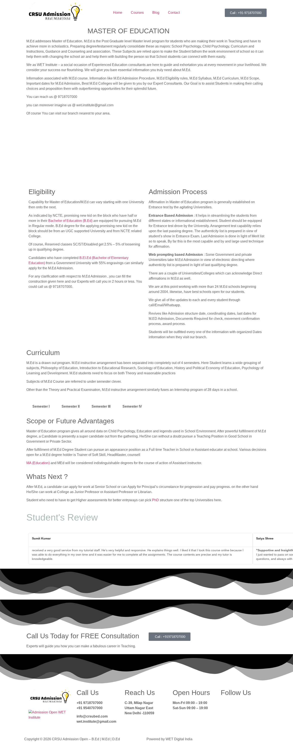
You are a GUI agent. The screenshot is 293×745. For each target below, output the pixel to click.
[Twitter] (237, 705)
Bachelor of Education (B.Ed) (70, 220)
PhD (155, 500)
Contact (174, 12)
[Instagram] (249, 705)
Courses (137, 12)
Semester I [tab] (41, 406)
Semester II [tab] (71, 406)
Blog (155, 12)
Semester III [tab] (101, 406)
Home (117, 12)
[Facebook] (226, 705)
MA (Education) (38, 463)
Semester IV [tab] (132, 406)
